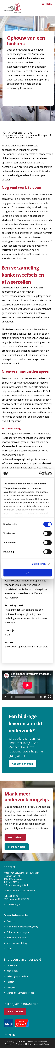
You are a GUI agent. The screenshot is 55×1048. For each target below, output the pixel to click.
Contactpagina (13, 904)
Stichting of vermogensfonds (20, 992)
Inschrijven (16, 1011)
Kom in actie (12, 970)
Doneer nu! (12, 965)
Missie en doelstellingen (18, 943)
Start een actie (16, 846)
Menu (49, 3)
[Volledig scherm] (49, 696)
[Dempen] (44, 696)
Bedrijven (11, 987)
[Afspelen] (5, 696)
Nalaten (10, 981)
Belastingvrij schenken (17, 976)
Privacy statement (34, 1044)
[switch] (47, 533)
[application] (27, 685)
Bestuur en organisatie (17, 937)
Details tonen (39, 564)
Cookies (46, 1044)
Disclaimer (20, 1044)
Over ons (11, 921)
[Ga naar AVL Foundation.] (4, 132)
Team (9, 948)
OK (27, 572)
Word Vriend (15, 837)
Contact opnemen (22, 763)
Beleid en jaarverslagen (18, 932)
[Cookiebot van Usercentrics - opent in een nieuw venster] (39, 473)
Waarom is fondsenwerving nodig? (23, 926)
